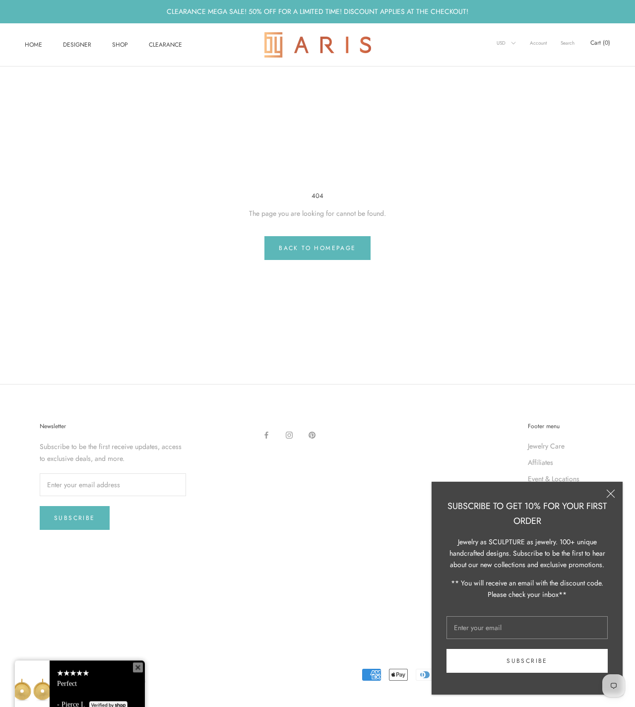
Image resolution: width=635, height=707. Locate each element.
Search (567, 43)
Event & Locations (553, 479)
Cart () (600, 42)
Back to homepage (317, 248)
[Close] (610, 493)
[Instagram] (289, 435)
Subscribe (527, 660)
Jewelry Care (546, 446)
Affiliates (540, 462)
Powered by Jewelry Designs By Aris (93, 680)
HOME (33, 44)
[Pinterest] (312, 435)
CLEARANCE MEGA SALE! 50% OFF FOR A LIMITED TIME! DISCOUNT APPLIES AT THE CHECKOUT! (317, 11)
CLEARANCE (165, 44)
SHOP (120, 44)
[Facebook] (266, 435)
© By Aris (51, 668)
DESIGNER (77, 44)
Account (538, 43)
